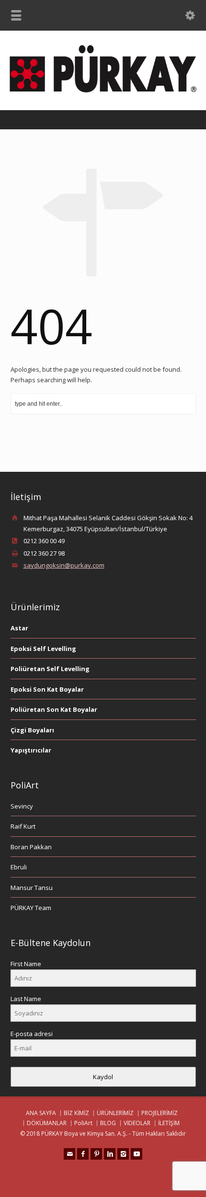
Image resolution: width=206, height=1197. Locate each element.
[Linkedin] (109, 1154)
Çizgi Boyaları (32, 730)
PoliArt (83, 1123)
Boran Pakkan (31, 847)
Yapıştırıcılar (31, 750)
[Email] (69, 1154)
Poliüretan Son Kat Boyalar (54, 709)
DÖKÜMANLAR (47, 1123)
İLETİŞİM (169, 1123)
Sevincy (22, 806)
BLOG (108, 1123)
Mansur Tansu (32, 887)
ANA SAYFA (41, 1113)
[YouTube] (136, 1154)
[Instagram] (123, 1154)
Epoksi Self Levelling (43, 648)
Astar (19, 628)
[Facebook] (83, 1154)
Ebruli (19, 867)
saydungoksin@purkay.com (63, 565)
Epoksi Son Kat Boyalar (47, 689)
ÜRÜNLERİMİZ (115, 1113)
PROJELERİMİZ (159, 1113)
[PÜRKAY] (103, 90)
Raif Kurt (23, 826)
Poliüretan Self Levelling (50, 668)
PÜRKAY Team (31, 907)
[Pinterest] (96, 1154)
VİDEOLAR (137, 1123)
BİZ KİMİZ (76, 1113)
